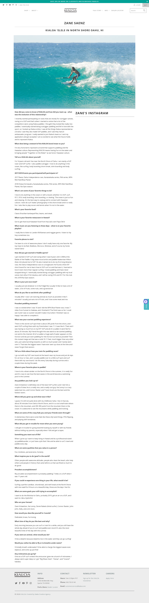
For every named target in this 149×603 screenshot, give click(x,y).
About (34, 10)
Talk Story (97, 10)
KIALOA (23, 594)
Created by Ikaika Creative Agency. (39, 594)
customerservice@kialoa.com (75, 586)
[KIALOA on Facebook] (6, 5)
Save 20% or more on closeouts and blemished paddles (74, 1)
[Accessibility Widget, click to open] (145, 301)
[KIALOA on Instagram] (16, 5)
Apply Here (110, 578)
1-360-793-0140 (23, 5)
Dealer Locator (117, 10)
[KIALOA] (75, 10)
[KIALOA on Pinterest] (13, 5)
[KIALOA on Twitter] (3, 5)
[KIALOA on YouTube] (10, 5)
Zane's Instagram (92, 113)
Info (106, 10)
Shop (26, 10)
